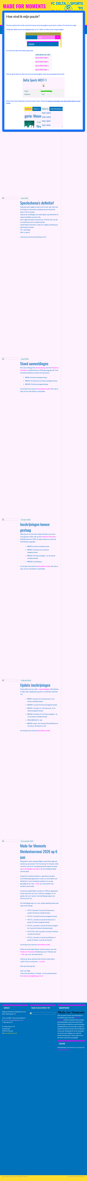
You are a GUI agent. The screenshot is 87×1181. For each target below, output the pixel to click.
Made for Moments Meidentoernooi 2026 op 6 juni (38, 851)
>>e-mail (41, 961)
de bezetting (40, 368)
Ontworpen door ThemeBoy (76, 1176)
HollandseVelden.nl (63, 1050)
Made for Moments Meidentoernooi (24, 9)
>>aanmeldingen (44, 689)
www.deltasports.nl (10, 1033)
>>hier (36, 884)
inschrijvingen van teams (31, 869)
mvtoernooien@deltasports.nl (32, 976)
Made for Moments (48, 537)
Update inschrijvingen (35, 685)
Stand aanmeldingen (34, 363)
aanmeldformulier (43, 389)
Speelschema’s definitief (37, 203)
